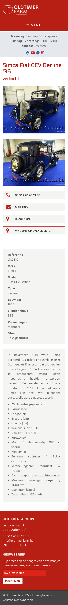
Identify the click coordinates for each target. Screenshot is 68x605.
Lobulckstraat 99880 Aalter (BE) (14, 527)
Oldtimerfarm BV (17, 595)
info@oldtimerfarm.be (18, 540)
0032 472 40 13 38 (16, 536)
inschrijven (12, 581)
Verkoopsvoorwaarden (18, 600)
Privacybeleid (41, 595)
